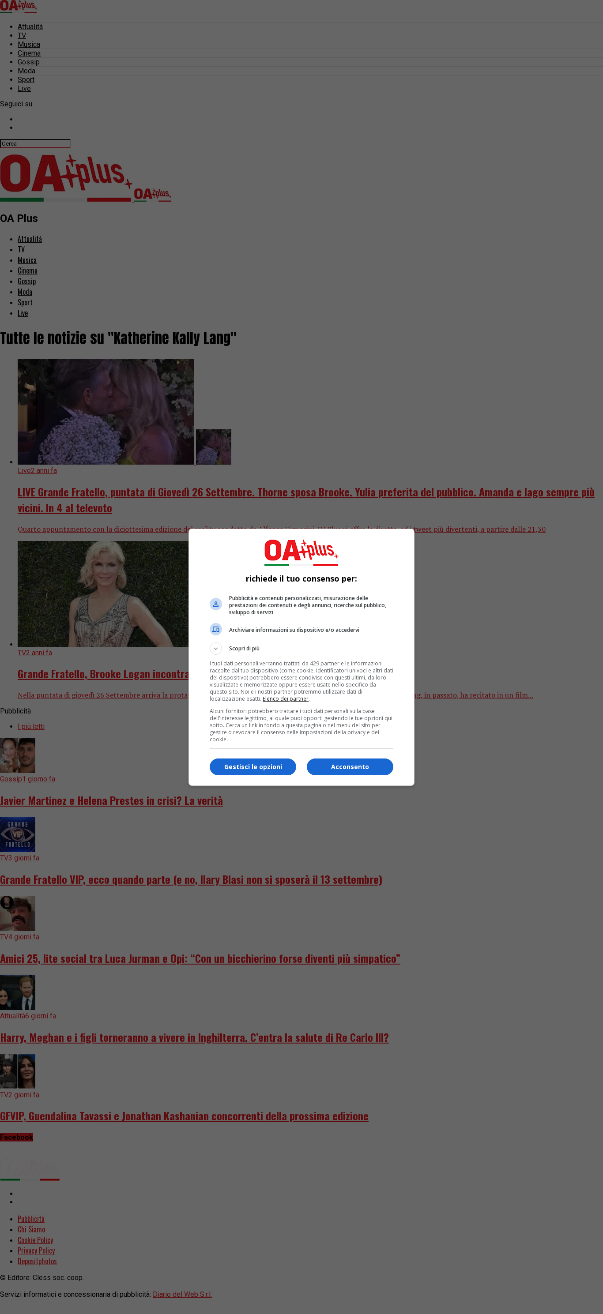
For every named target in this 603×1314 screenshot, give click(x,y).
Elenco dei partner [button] (286, 698)
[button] (301, 648)
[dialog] (301, 657)
